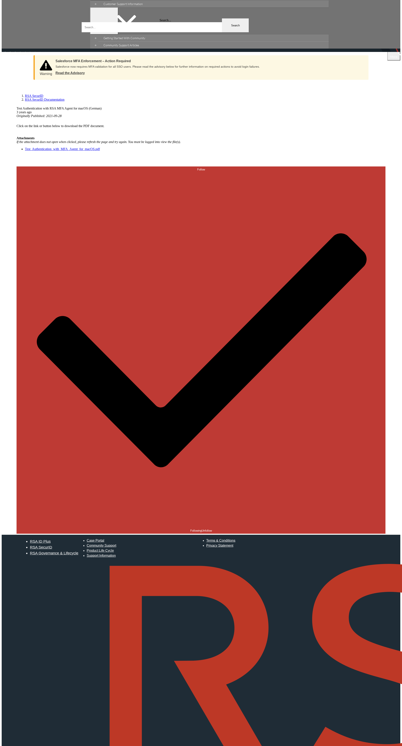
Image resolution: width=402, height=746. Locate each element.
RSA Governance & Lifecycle (54, 553)
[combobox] (165, 27)
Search (235, 25)
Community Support (101, 545)
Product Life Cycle (100, 550)
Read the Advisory (70, 73)
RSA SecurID (41, 547)
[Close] (361, 59)
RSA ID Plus (40, 541)
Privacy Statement (219, 545)
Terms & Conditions (220, 540)
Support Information (101, 555)
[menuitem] (213, 3)
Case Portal (95, 540)
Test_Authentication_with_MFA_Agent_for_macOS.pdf (62, 149)
